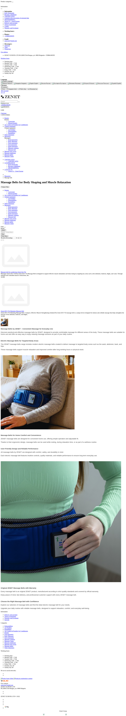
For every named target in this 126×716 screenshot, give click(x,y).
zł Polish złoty (22, 89)
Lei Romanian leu (32, 89)
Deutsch (9, 83)
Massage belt (12, 217)
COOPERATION (9, 163)
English (36, 83)
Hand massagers (13, 213)
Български (63, 83)
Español (118, 83)
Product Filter (5, 187)
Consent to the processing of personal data (16, 18)
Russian (48, 83)
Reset (3, 232)
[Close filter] (5, 227)
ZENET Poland (78, 714)
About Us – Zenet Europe (12, 21)
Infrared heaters (12, 193)
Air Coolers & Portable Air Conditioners (16, 195)
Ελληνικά (91, 83)
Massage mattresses (10, 220)
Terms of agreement (10, 24)
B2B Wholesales (9, 13)
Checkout (3, 113)
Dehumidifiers (12, 200)
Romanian (77, 83)
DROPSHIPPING (9, 19)
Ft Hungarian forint (12, 89)
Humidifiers (11, 202)
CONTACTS (8, 169)
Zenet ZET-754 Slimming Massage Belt (12, 311)
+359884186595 (9, 36)
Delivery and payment (10, 23)
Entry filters (9, 232)
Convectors (11, 192)
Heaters (6, 190)
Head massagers (13, 207)
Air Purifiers (11, 198)
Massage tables (8, 222)
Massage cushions (13, 215)
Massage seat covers (10, 218)
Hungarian (24, 83)
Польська (106, 83)
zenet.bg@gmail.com (10, 41)
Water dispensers (9, 203)
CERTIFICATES (9, 16)
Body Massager (12, 208)
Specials (6, 620)
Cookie (6, 26)
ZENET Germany (58, 714)
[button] (4, 52)
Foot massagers (12, 212)
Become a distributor (10, 14)
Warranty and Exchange (11, 28)
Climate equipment (9, 197)
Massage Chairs (9, 223)
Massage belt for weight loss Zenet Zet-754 (13, 272)
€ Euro (3, 89)
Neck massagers (13, 210)
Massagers (7, 176)
